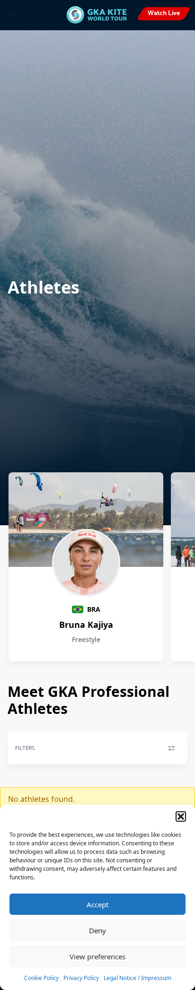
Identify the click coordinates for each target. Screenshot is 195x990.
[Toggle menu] (13, 15)
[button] (181, 816)
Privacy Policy (81, 978)
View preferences (97, 956)
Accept (97, 904)
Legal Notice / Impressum (137, 978)
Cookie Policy (41, 978)
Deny (97, 930)
